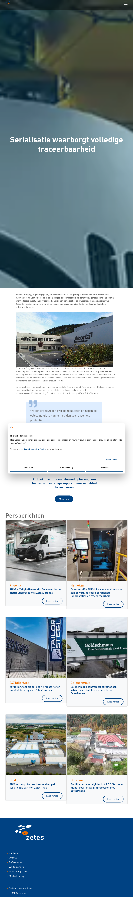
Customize (65, 468)
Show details (112, 459)
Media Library (16, 876)
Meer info (64, 498)
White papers (16, 866)
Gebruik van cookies (20, 888)
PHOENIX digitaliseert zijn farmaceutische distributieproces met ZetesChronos (35, 591)
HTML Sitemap (17, 893)
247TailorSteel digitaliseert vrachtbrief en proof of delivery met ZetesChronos (34, 688)
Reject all (28, 468)
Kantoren (14, 853)
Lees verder (52, 601)
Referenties (15, 862)
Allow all (104, 468)
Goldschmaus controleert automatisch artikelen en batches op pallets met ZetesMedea (94, 690)
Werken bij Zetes (18, 871)
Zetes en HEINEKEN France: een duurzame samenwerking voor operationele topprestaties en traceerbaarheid (96, 592)
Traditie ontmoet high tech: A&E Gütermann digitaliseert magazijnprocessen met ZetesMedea (97, 787)
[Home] (9, 3)
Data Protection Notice (35, 449)
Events (13, 857)
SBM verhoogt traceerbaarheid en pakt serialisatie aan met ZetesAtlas (32, 786)
